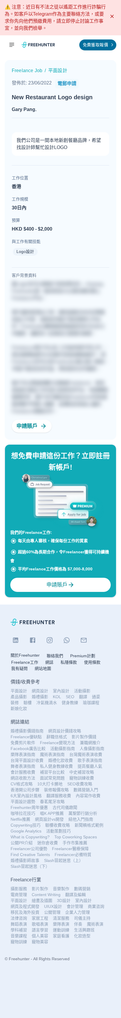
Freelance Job (27, 70)
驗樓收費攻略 (57, 825)
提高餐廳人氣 (90, 766)
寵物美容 (40, 941)
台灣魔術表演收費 (85, 754)
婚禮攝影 (40, 696)
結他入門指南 (80, 819)
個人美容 (40, 935)
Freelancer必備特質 (73, 854)
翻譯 (83, 696)
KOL (57, 696)
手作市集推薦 (75, 842)
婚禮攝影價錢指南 (27, 731)
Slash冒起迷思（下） (30, 866)
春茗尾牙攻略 (52, 801)
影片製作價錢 (84, 736)
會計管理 (75, 906)
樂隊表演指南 (23, 754)
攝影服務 (19, 888)
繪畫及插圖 (42, 900)
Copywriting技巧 (26, 825)
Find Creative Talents (30, 854)
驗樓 (27, 702)
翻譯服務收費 (58, 795)
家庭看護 (61, 935)
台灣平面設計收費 (27, 760)
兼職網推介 (90, 742)
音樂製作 (61, 888)
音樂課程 (19, 935)
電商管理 (19, 894)
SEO (70, 696)
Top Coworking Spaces (75, 837)
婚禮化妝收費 (60, 760)
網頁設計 (40, 690)
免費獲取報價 (95, 44)
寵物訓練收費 (81, 778)
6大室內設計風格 (26, 795)
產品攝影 (19, 696)
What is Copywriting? (30, 837)
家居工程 (40, 918)
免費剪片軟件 (23, 742)
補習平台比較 (52, 772)
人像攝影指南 (92, 748)
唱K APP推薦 (52, 813)
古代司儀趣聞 (65, 807)
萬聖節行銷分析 (82, 813)
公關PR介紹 (22, 842)
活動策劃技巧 (58, 831)
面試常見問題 (52, 778)
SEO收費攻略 (79, 784)
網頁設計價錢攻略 (64, 731)
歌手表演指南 (90, 760)
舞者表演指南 (23, 766)
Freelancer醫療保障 (70, 848)
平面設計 (19, 690)
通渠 (96, 696)
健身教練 (70, 702)
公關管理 (52, 912)
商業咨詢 (96, 906)
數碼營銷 (82, 888)
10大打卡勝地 (50, 784)
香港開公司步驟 (25, 789)
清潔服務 (61, 918)
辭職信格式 (56, 736)
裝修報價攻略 (56, 789)
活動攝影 (82, 690)
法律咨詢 (19, 918)
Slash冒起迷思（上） (63, 860)
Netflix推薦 (20, 819)
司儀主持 (82, 918)
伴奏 (78, 924)
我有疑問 (19, 668)
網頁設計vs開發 (49, 819)
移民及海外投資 (25, 912)
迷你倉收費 (47, 842)
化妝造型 (82, 935)
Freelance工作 (24, 662)
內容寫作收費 (88, 795)
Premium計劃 (82, 655)
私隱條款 (68, 662)
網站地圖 (43, 668)
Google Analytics (26, 831)
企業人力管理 (77, 912)
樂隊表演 (61, 924)
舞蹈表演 (19, 924)
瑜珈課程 (91, 702)
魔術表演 (95, 924)
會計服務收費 (23, 772)
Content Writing (46, 894)
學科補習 (19, 930)
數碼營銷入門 (85, 789)
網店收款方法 (23, 778)
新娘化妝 (19, 708)
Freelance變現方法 (57, 742)
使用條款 (92, 662)
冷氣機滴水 (46, 702)
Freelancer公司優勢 (29, 848)
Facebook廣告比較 (28, 748)
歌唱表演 (40, 924)
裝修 (15, 702)
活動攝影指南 (62, 748)
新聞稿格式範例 (89, 825)
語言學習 (40, 930)
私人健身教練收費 (56, 766)
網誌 (49, 662)
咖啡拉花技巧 (23, 813)
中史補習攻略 (81, 772)
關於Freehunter (25, 655)
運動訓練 (61, 930)
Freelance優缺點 (26, 736)
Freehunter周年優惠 (29, 807)
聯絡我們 (55, 655)
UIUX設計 (53, 906)
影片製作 (40, 888)
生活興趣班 (84, 930)
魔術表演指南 (52, 754)
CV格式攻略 (22, 784)
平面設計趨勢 (23, 801)
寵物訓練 (19, 941)
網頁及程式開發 (25, 906)
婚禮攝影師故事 (25, 860)
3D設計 (63, 900)
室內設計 (61, 690)
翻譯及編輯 (75, 894)
